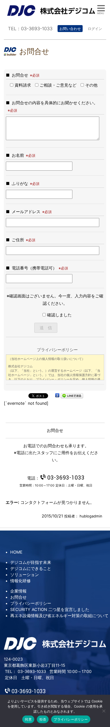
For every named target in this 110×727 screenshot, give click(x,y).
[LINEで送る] (72, 395)
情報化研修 (20, 580)
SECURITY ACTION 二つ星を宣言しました (49, 609)
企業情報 (18, 591)
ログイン (95, 28)
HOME (16, 552)
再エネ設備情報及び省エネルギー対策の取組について (59, 615)
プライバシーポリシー (30, 603)
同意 (28, 719)
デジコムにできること (30, 568)
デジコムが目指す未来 (30, 562)
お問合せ (18, 597)
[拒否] (103, 710)
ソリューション (24, 574)
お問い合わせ (70, 28)
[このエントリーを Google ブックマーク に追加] (57, 395)
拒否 (42, 719)
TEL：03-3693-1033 (30, 28)
